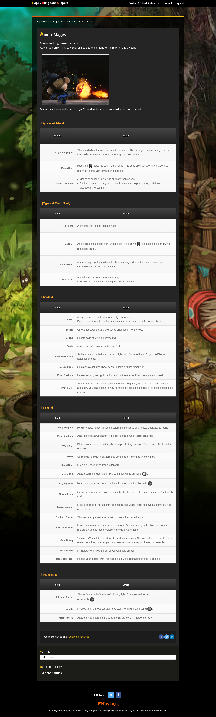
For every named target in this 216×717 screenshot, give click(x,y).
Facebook (161, 637)
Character (88, 21)
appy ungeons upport (50, 3)
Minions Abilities (52, 673)
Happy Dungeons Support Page (51, 21)
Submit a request (174, 3)
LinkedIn (172, 637)
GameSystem (74, 21)
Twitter (166, 637)
